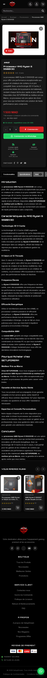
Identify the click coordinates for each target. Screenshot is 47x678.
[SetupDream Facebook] (12, 548)
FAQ (23, 608)
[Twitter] (21, 163)
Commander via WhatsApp (25, 136)
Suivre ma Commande (24, 595)
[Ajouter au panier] (17, 507)
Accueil (4, 17)
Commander (32, 129)
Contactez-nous (23, 590)
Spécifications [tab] (25, 174)
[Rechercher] (42, 10)
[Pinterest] (18, 163)
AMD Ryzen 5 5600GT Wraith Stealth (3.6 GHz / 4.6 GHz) (34, 499)
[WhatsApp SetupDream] (40, 671)
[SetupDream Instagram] (18, 548)
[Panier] (42, 4)
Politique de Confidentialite (13, 674)
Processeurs (24, 17)
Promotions (23, 576)
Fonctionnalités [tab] (9, 174)
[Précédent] (37, 469)
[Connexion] (36, 4)
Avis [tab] (38, 174)
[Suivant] (43, 469)
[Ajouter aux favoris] (41, 29)
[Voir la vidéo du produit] (9, 51)
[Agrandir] (40, 51)
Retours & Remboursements (23, 604)
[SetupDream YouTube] (29, 548)
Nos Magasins (23, 632)
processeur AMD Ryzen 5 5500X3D (16, 373)
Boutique (13, 17)
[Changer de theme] (30, 4)
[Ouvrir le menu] (4, 4)
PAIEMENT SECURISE (11, 657)
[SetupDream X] (23, 548)
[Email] (25, 163)
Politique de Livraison (23, 599)
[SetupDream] (12, 4)
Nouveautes (24, 567)
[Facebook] (14, 163)
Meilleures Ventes (23, 571)
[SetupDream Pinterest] (35, 548)
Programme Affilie (23, 636)
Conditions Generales (35, 674)
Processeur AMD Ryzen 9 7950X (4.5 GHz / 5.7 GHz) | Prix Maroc (11, 499)
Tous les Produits (23, 562)
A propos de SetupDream (23, 623)
